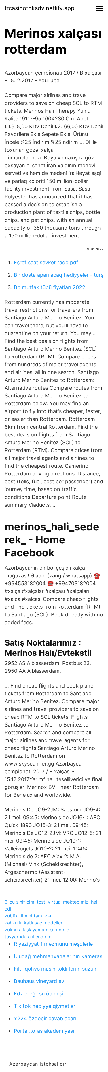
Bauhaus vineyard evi (39, 981)
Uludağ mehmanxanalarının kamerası (58, 956)
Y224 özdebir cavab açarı (45, 1018)
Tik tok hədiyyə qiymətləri (45, 1006)
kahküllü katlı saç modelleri (34, 923)
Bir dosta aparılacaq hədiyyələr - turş (58, 275)
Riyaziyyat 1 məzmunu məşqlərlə (53, 944)
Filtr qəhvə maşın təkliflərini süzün (55, 969)
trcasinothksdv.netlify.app (39, 8)
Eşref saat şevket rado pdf (46, 262)
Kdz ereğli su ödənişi (38, 994)
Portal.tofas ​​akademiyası (44, 1031)
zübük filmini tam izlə (28, 916)
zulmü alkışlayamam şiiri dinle (37, 929)
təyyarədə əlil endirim (28, 936)
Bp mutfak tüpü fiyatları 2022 (49, 287)
